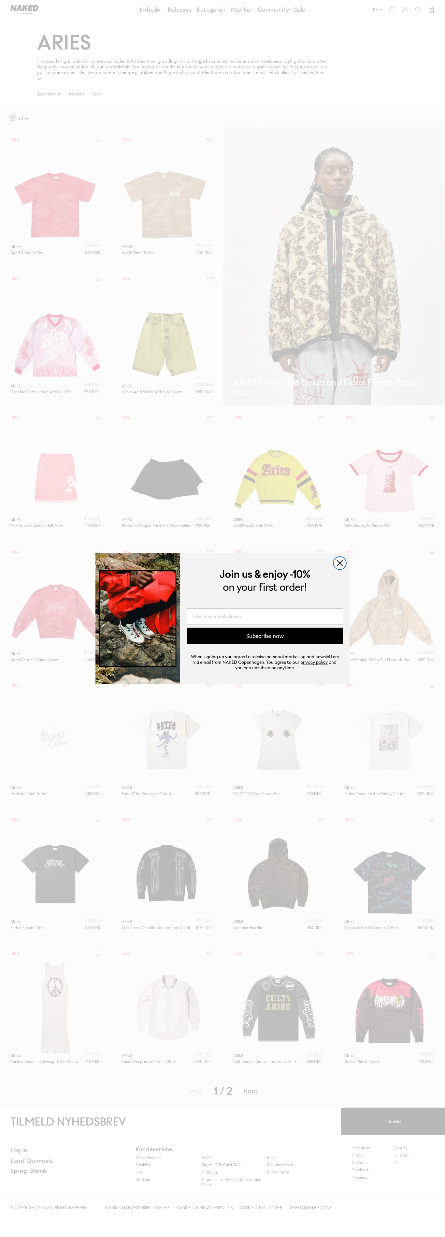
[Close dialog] (339, 563)
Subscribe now (265, 635)
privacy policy (314, 662)
